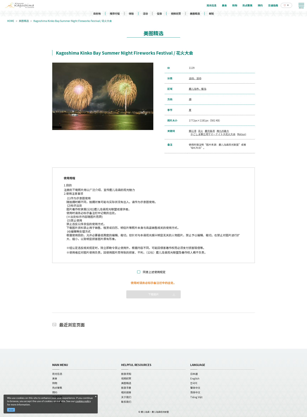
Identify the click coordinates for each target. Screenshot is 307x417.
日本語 (194, 374)
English (194, 378)
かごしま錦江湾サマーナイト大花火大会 (213, 134)
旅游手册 (126, 387)
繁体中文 (195, 387)
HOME (10, 20)
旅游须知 (126, 374)
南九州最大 (223, 130)
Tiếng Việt (196, 397)
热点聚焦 (57, 387)
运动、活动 (195, 78)
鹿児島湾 (210, 130)
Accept (11, 410)
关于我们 (126, 397)
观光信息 (57, 374)
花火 (200, 130)
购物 (54, 383)
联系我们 (126, 401)
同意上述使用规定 (154, 272)
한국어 (193, 383)
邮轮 (211, 13)
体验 (131, 13)
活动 (145, 13)
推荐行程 (115, 13)
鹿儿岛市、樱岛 (197, 88)
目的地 (97, 13)
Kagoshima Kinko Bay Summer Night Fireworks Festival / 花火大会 (72, 20)
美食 (54, 378)
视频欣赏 (176, 13)
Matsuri (241, 134)
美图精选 (195, 13)
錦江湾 (192, 130)
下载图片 (153, 294)
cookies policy (83, 401)
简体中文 (195, 392)
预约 (54, 392)
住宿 (159, 13)
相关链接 (126, 392)
